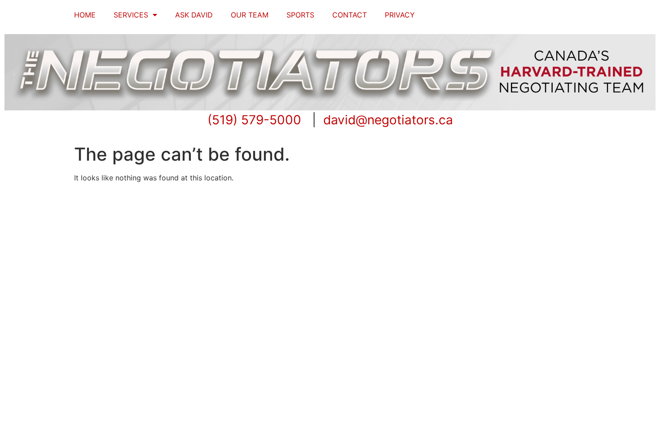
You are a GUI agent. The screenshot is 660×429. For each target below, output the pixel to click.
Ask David (194, 14)
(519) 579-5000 (254, 119)
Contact (349, 14)
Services (131, 14)
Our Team (249, 14)
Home (85, 14)
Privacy (400, 14)
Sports (300, 14)
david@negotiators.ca (388, 119)
